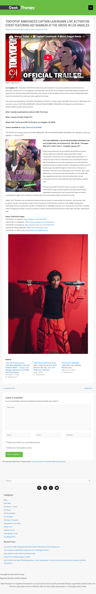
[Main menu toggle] (90, 7)
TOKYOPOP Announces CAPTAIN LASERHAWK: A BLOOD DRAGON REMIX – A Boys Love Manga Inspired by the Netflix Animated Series (18, 367)
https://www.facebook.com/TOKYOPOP (39, 225)
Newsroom (8, 527)
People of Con (9, 530)
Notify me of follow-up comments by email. (23, 442)
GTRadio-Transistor (11, 520)
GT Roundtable (9, 513)
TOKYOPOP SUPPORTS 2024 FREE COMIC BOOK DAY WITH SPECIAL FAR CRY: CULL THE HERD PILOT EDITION (45, 366)
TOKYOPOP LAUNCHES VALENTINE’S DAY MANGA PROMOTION (71, 365)
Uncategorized (9, 537)
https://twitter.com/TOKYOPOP (35, 219)
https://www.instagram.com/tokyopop (39, 222)
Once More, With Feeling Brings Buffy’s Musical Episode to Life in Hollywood (31, 547)
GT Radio (7, 510)
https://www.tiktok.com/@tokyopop (35, 230)
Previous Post (9, 388)
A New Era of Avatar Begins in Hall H (17, 557)
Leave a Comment (13, 30)
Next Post (89, 388)
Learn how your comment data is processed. (49, 462)
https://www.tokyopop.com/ (37, 228)
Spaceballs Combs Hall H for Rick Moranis (19, 554)
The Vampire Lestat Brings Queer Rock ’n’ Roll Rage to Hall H (26, 550)
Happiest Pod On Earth (12, 523)
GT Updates (8, 517)
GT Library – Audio (10, 507)
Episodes (7, 503)
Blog (5, 500)
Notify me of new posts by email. (19, 448)
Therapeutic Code (11, 534)
